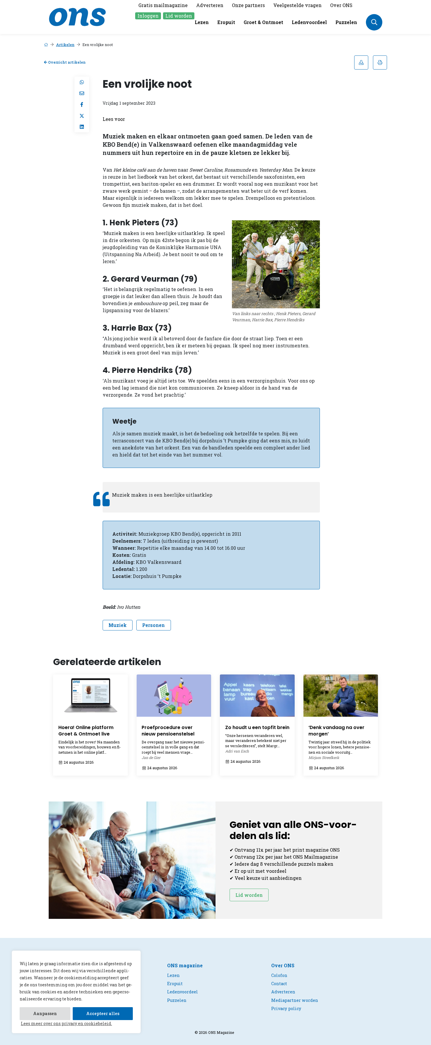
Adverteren (209, 5)
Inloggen (148, 16)
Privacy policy (286, 1008)
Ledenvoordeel (309, 22)
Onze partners (248, 5)
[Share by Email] (81, 93)
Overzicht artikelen (66, 62)
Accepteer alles (102, 1013)
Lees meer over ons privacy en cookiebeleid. (66, 1023)
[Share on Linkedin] (81, 126)
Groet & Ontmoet (263, 22)
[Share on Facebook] (81, 104)
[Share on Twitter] (81, 115)
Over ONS (341, 5)
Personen (153, 625)
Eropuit (226, 22)
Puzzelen (346, 22)
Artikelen (65, 44)
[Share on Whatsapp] (81, 82)
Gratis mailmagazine (163, 5)
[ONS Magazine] (77, 16)
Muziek (117, 625)
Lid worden (178, 16)
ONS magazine (185, 965)
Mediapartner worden (294, 1000)
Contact (279, 983)
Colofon (279, 975)
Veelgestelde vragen (297, 5)
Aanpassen (45, 1013)
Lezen (202, 22)
